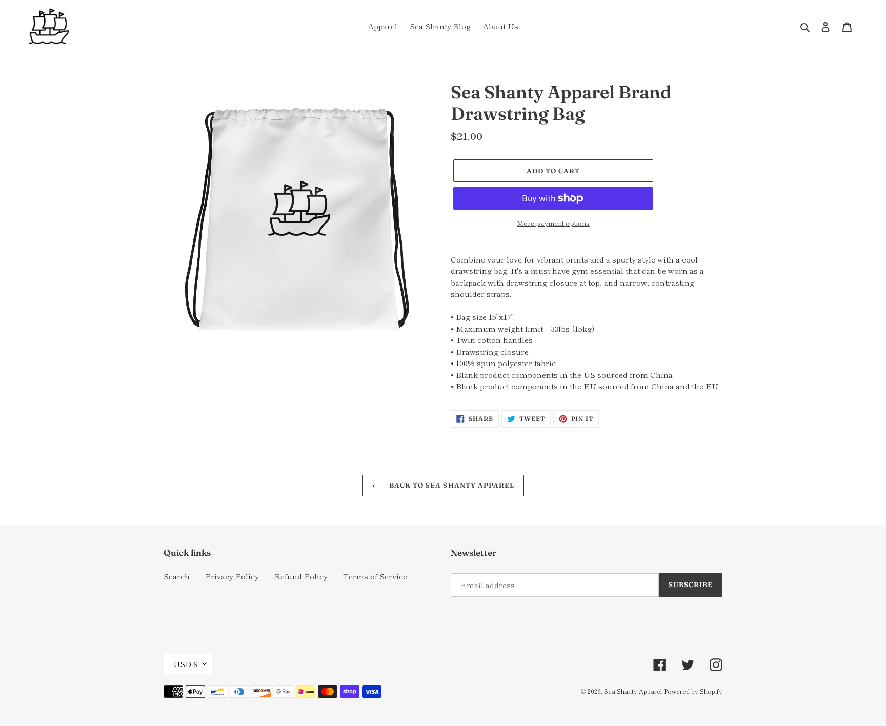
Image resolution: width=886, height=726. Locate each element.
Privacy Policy (232, 576)
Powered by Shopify (693, 691)
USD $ (185, 663)
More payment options (553, 223)
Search (177, 576)
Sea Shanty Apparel (633, 691)
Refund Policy (301, 576)
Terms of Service (375, 576)
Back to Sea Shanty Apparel (450, 485)
